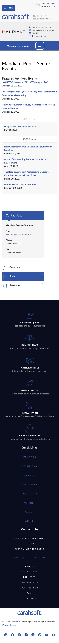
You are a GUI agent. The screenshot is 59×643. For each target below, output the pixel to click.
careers (29, 520)
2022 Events (29, 139)
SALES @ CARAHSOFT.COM (29, 557)
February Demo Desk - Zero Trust (20, 184)
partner (29, 502)
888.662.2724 (50, 6)
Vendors (29, 457)
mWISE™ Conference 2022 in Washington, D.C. (25, 82)
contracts (29, 493)
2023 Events (29, 119)
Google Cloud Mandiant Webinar (20, 126)
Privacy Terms (9, 624)
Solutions (29, 466)
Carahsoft (15, 621)
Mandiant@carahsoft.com (18, 234)
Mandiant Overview (18, 45)
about (29, 511)
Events (29, 475)
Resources (29, 484)
